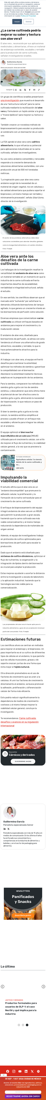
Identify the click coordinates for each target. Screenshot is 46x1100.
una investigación (10, 100)
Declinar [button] (29, 21)
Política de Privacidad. (28, 16)
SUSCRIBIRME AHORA (23, 761)
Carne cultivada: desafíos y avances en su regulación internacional (20, 722)
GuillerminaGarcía (14, 62)
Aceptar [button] (17, 21)
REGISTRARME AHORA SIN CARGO (23, 1096)
